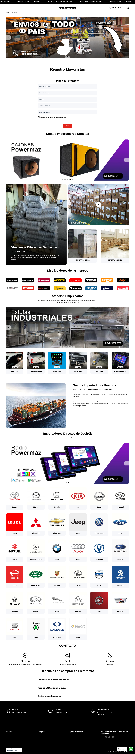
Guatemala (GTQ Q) (12, 750)
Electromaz (115, 751)
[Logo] (67, 8)
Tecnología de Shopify (123, 751)
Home (7, 12)
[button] (128, 8)
